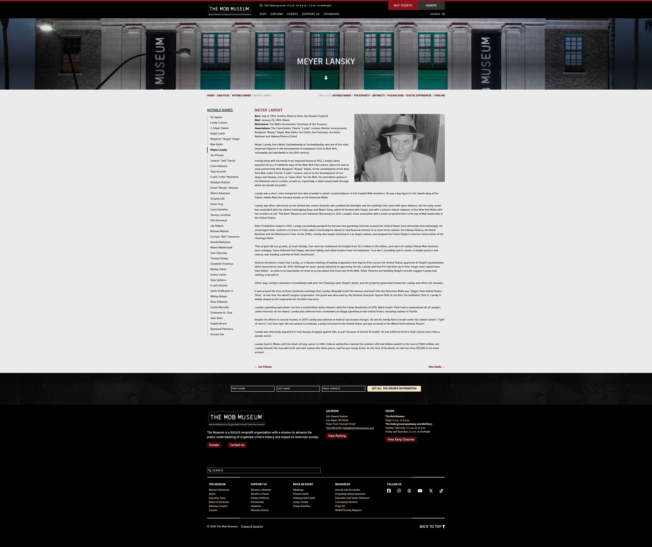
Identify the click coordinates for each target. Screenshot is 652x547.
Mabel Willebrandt (221, 247)
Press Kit (340, 506)
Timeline (439, 95)
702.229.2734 (333, 428)
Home (210, 95)
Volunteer (256, 506)
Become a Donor (260, 493)
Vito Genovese (218, 220)
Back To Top (431, 526)
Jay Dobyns (217, 226)
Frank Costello (218, 285)
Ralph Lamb (217, 133)
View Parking (337, 436)
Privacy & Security (252, 526)
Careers (213, 510)
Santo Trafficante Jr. (222, 291)
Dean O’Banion (219, 302)
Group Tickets (300, 502)
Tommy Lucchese (220, 215)
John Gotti (216, 318)
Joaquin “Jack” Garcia (222, 160)
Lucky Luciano (218, 122)
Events (292, 14)
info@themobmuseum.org (358, 428)
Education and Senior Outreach (352, 497)
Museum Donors (260, 510)
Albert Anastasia (220, 193)
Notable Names (241, 95)
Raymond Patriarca (221, 329)
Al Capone (216, 117)
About (212, 493)
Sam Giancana (218, 253)
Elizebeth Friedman (221, 264)
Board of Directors (219, 502)
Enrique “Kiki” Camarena (224, 236)
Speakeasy (332, 14)
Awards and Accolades (347, 489)
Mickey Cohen (218, 269)
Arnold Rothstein (220, 242)
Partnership (257, 502)
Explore (277, 14)
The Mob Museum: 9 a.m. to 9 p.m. (285, 5)
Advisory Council (218, 506)
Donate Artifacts (260, 497)
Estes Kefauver (219, 166)
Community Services (346, 502)
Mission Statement (219, 489)
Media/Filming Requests (348, 510)
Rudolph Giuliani (220, 182)
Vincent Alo (217, 334)
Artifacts (378, 95)
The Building (395, 95)
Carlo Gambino (219, 209)
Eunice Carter (218, 274)
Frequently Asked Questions (350, 493)
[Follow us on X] (431, 491)
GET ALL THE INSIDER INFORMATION (394, 388)
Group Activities (301, 506)
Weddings (298, 489)
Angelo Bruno (218, 323)
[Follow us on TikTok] (441, 491)
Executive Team (217, 497)
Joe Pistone (217, 155)
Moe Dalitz (216, 144)
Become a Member (261, 489)
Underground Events (304, 497)
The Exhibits (362, 95)
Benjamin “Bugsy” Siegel (225, 139)
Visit (263, 14)
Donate (214, 445)
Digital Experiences (418, 95)
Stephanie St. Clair (221, 312)
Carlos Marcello (219, 307)
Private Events (301, 493)
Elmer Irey (216, 204)
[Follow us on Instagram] (399, 491)
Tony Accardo (218, 171)
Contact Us (237, 445)
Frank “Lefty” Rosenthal (224, 177)
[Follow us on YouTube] (420, 491)
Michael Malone (219, 231)
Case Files (223, 95)
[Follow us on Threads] (409, 491)
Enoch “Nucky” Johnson (224, 188)
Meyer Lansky (218, 150)
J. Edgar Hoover (219, 128)
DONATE (431, 5)
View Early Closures (401, 439)
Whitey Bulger (218, 296)
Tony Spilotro (218, 280)
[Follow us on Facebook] (389, 491)
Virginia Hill (217, 198)
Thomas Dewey (219, 258)
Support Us (311, 14)
